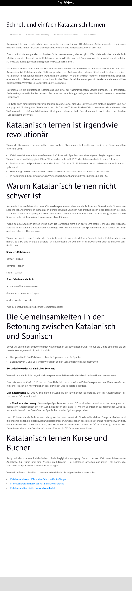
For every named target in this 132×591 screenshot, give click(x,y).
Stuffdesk (66, 2)
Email (13, 542)
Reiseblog (45, 34)
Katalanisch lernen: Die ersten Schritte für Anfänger (38, 479)
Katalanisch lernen (33, 34)
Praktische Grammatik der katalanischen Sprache (37, 483)
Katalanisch (58, 34)
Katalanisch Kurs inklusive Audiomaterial (32, 487)
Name (13, 549)
